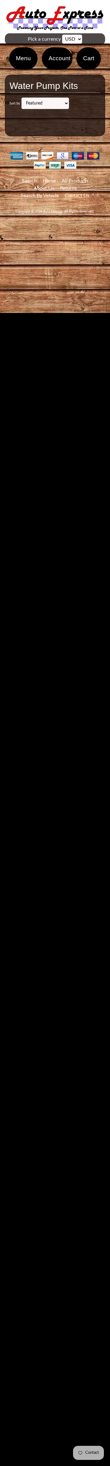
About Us (44, 188)
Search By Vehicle (40, 195)
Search (29, 180)
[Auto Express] (55, 27)
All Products (75, 180)
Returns (68, 188)
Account (59, 58)
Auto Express (52, 211)
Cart (88, 58)
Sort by (14, 103)
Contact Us (77, 195)
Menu (23, 58)
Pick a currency (44, 39)
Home (49, 180)
